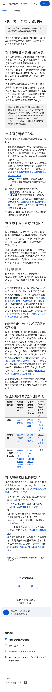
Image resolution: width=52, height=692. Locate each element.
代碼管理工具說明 (17, 3)
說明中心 (5, 10)
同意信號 (14, 192)
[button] (4, 4)
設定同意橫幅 (20, 421)
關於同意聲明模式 (16, 645)
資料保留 (14, 523)
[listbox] (13, 682)
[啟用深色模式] (25, 682)
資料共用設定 (20, 500)
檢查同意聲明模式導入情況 (40, 423)
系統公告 (16, 10)
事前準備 (9, 633)
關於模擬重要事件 (16, 314)
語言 (9, 679)
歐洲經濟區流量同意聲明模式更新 (23, 651)
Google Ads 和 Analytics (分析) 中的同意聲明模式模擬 (27, 659)
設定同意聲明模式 (30, 423)
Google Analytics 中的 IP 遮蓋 (24, 507)
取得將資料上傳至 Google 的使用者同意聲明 (20, 458)
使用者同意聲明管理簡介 (19, 640)
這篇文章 (31, 259)
